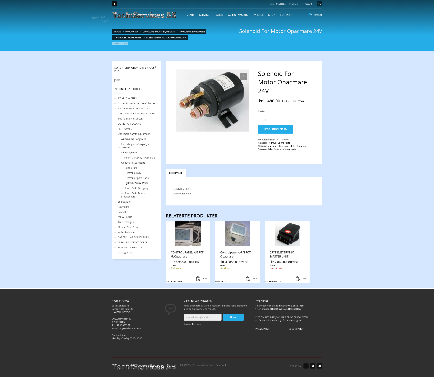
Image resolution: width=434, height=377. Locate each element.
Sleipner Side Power (129, 227)
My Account (307, 4)
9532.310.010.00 (185, 267)
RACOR (122, 211)
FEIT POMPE (125, 128)
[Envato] (319, 366)
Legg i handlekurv (275, 129)
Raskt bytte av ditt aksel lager (289, 305)
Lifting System (129, 152)
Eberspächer (124, 201)
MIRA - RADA (125, 217)
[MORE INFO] (205, 279)
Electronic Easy (133, 172)
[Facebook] (114, 3)
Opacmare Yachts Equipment (134, 133)
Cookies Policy (296, 328)
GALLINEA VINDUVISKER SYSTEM (136, 113)
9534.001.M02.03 (282, 267)
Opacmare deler (287, 145)
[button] (243, 76)
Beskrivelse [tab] (175, 172)
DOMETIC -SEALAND (129, 123)
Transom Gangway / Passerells (138, 157)
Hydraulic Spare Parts (279, 142)
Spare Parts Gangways (137, 188)
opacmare (273, 145)
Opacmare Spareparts (133, 162)
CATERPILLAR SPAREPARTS (133, 237)
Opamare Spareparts (285, 149)
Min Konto (293, 4)
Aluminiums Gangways (133, 139)
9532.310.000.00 (233, 267)
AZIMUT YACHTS (127, 98)
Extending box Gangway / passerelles (133, 145)
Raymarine (124, 206)
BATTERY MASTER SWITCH (133, 108)
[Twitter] (312, 366)
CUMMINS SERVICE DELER (132, 242)
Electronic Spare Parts (137, 178)
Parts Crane (131, 167)
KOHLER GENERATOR (130, 247)
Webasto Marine (127, 232)
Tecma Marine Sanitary (130, 118)
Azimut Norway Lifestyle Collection (137, 103)
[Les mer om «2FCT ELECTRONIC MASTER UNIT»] (297, 279)
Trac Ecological (126, 222)
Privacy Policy (262, 328)
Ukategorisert (125, 252)
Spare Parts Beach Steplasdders (133, 195)
